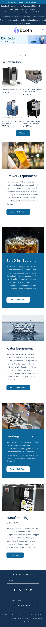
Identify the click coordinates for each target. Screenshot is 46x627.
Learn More (15, 555)
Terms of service (23, 618)
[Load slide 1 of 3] (20, 55)
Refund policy (39, 615)
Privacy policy (11, 618)
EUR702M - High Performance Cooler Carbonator (32, 90)
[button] (3, 30)
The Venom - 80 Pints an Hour (11, 89)
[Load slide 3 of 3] (25, 55)
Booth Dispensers (13, 615)
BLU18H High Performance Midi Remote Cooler (12, 122)
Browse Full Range (18, 212)
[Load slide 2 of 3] (23, 55)
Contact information (24, 622)
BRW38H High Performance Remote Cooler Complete (32, 122)
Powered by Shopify (26, 615)
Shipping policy (37, 618)
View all (23, 133)
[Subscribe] (36, 581)
